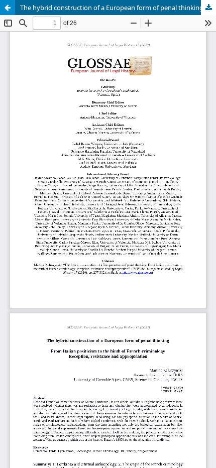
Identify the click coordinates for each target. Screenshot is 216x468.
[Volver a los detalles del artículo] (7, 7)
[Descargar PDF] (208, 7)
